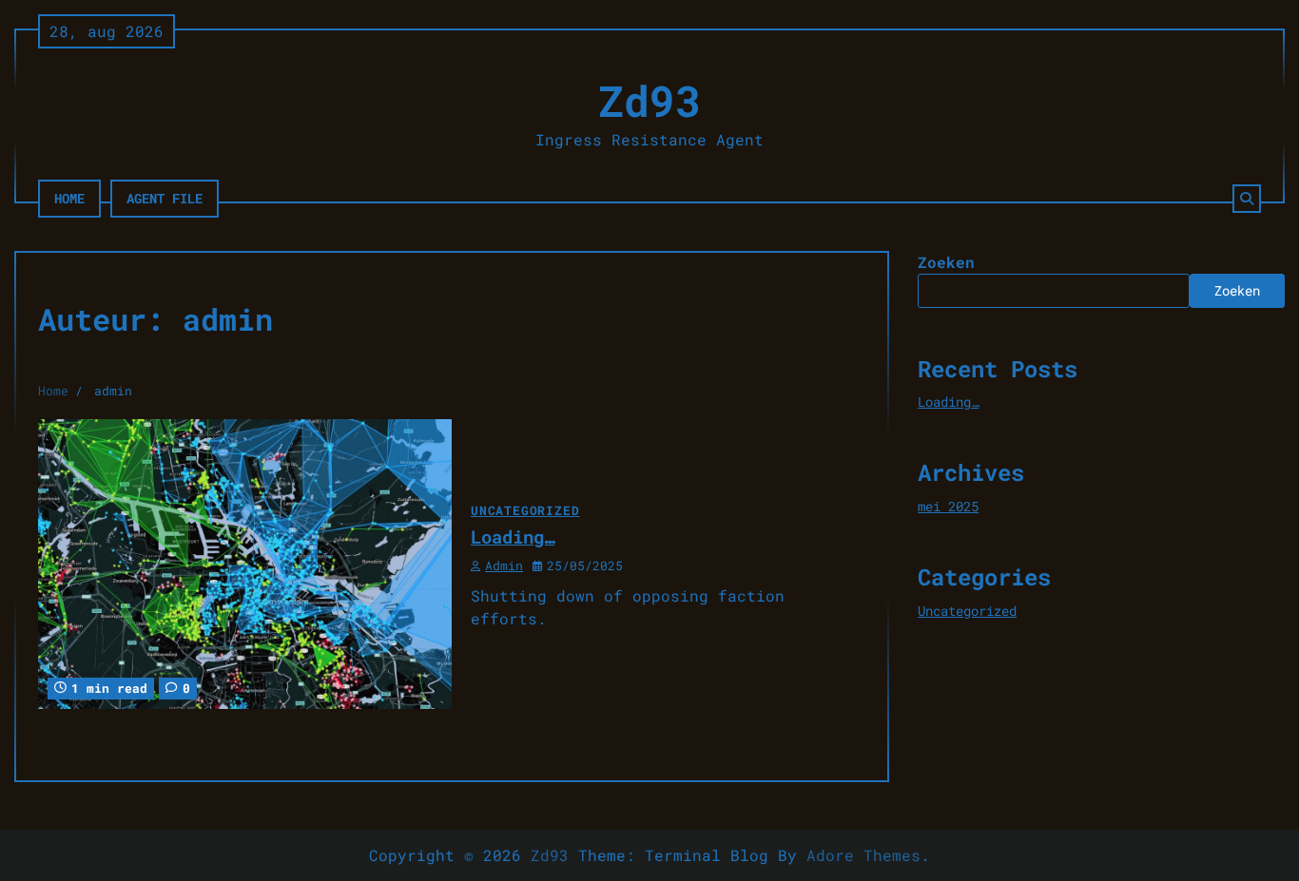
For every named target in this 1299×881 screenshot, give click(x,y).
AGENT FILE (164, 198)
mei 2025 (948, 506)
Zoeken (946, 262)
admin (504, 565)
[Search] (1246, 198)
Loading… (512, 536)
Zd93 (649, 100)
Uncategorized (525, 510)
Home (69, 198)
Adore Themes (863, 855)
